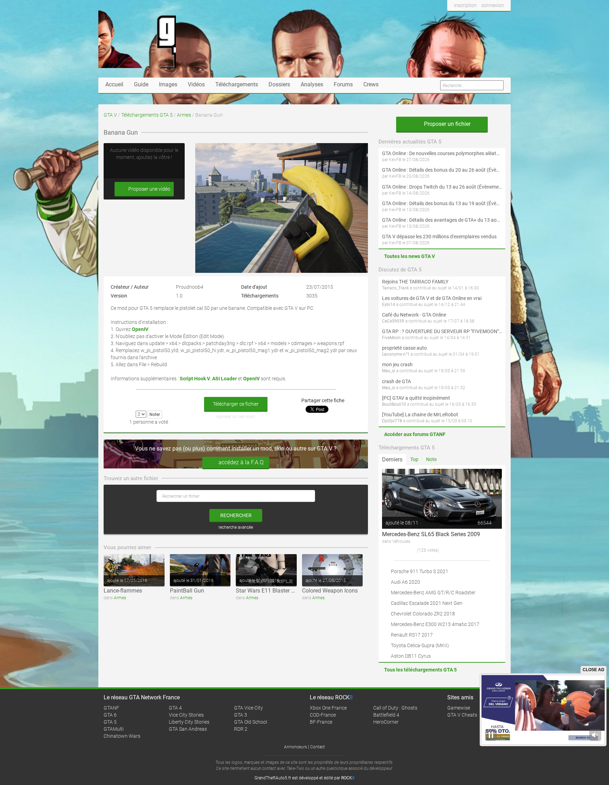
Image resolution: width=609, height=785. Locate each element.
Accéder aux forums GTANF (414, 434)
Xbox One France (328, 708)
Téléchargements (236, 84)
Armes (184, 115)
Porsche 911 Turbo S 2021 (419, 571)
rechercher (236, 515)
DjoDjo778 (392, 420)
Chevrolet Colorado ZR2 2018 (423, 614)
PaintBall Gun (187, 590)
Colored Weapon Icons (330, 590)
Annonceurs (295, 746)
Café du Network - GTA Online (414, 315)
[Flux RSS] (503, 18)
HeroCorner (386, 722)
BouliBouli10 (394, 404)
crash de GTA (396, 381)
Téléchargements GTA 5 (147, 115)
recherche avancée (236, 527)
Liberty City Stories (189, 722)
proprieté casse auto (404, 348)
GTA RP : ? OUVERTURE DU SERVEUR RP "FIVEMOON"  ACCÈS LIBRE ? (442, 331)
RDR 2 (240, 729)
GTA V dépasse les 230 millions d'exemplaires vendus (439, 236)
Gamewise (458, 708)
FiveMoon (391, 337)
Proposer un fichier (446, 124)
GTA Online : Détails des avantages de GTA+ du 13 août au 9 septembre (442, 220)
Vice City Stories (186, 715)
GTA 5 (110, 722)
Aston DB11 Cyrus (411, 656)
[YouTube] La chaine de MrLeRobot (420, 414)
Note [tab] (431, 459)
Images (168, 84)
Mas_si (388, 370)
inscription (465, 5)
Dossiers (279, 84)
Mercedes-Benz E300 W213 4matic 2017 (435, 624)
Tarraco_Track (395, 288)
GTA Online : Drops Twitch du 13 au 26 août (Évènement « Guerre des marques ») (442, 187)
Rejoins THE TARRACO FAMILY (415, 281)
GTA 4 (175, 708)
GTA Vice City (248, 708)
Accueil (114, 84)
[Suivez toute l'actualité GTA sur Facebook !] (453, 18)
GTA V (110, 115)
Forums (343, 84)
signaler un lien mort (235, 416)
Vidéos (196, 84)
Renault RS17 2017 (412, 635)
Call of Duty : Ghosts (395, 708)
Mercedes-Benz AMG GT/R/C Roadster (433, 592)
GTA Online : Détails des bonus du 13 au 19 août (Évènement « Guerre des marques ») (442, 203)
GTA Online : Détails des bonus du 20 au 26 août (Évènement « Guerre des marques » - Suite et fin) (442, 170)
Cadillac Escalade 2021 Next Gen (426, 603)
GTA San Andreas (188, 729)
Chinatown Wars (122, 736)
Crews (371, 84)
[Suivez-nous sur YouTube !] (490, 18)
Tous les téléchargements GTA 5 (420, 670)
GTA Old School (250, 722)
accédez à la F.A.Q (241, 462)
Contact (317, 746)
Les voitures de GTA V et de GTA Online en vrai (431, 298)
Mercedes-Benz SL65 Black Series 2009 (431, 534)
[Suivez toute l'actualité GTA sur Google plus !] (477, 18)
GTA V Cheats (462, 715)
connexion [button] (492, 5)
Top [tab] (414, 459)
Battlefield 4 (386, 715)
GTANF (111, 708)
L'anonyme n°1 (396, 354)
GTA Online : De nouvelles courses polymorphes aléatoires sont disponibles (442, 153)
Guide (141, 84)
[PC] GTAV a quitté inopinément (416, 398)
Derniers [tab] (392, 459)
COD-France (323, 715)
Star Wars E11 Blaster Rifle (269, 590)
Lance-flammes (123, 590)
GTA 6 (110, 715)
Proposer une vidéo (148, 189)
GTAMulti (114, 729)
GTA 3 (240, 715)
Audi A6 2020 (405, 582)
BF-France (321, 722)
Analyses (312, 84)
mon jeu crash (397, 364)
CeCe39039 (393, 321)
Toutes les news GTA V (409, 256)
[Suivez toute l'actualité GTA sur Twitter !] (464, 18)
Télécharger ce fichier (236, 404)
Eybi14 (388, 304)
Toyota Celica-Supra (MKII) (420, 645)
